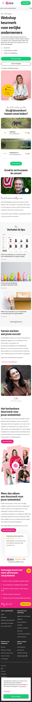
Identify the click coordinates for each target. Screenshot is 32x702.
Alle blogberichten (16, 322)
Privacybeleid (22, 686)
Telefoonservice (21, 637)
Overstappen (4, 659)
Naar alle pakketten (8, 530)
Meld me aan (26, 604)
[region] (16, 383)
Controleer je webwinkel (23, 634)
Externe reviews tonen (7, 653)
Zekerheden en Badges (7, 623)
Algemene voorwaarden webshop (23, 618)
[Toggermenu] (3, 3)
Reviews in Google (6, 650)
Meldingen (4, 617)
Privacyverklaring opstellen (21, 623)
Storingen (3, 674)
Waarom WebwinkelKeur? (8, 620)
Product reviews (5, 656)
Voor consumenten (6, 626)
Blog (2, 668)
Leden (2, 614)
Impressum (4, 677)
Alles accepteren (16, 696)
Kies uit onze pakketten (9, 362)
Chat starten (21, 656)
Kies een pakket (16, 59)
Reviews (3, 647)
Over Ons (3, 666)
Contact (3, 671)
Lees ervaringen (16, 64)
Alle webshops (16, 163)
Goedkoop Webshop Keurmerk (22, 629)
